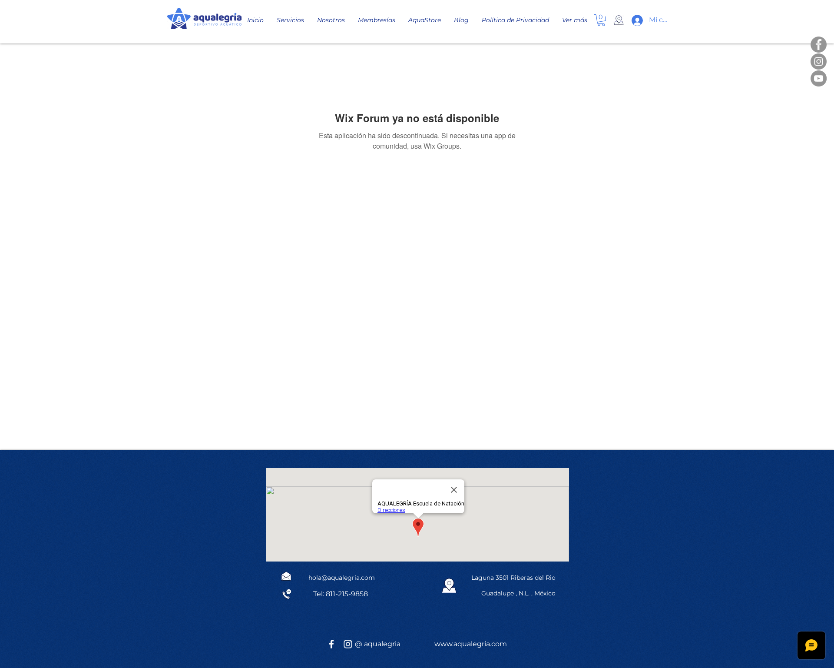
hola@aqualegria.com (341, 578)
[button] (601, 20)
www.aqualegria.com (470, 644)
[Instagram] (819, 61)
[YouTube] (819, 78)
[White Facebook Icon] (331, 644)
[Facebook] (819, 45)
